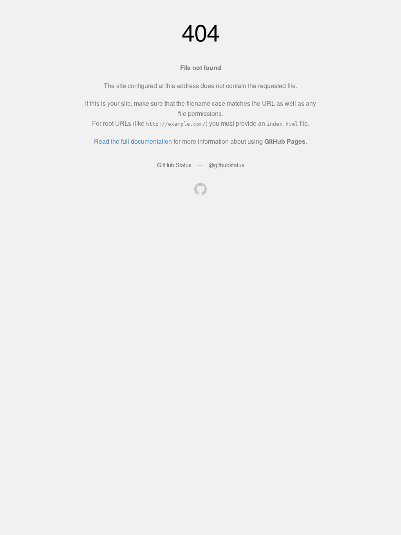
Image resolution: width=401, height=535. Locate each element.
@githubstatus (226, 165)
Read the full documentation (133, 141)
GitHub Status (174, 165)
